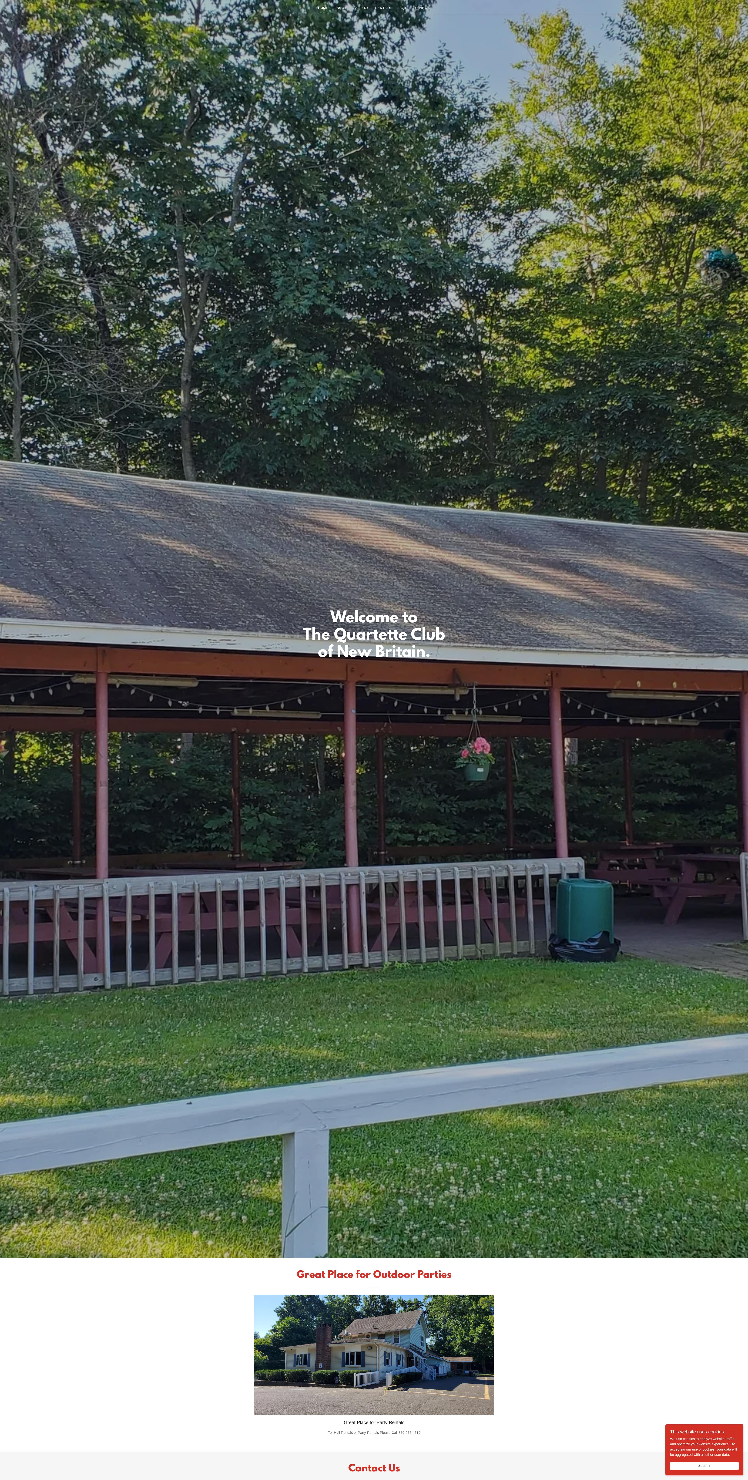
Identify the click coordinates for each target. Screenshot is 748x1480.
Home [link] (323, 8)
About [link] (340, 8)
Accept (704, 1466)
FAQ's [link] (403, 8)
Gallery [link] (361, 8)
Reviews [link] (422, 8)
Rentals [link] (383, 8)
